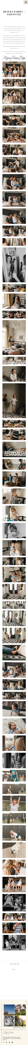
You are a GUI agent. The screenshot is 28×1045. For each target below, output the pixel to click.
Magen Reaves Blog (14, 58)
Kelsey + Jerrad (6, 995)
